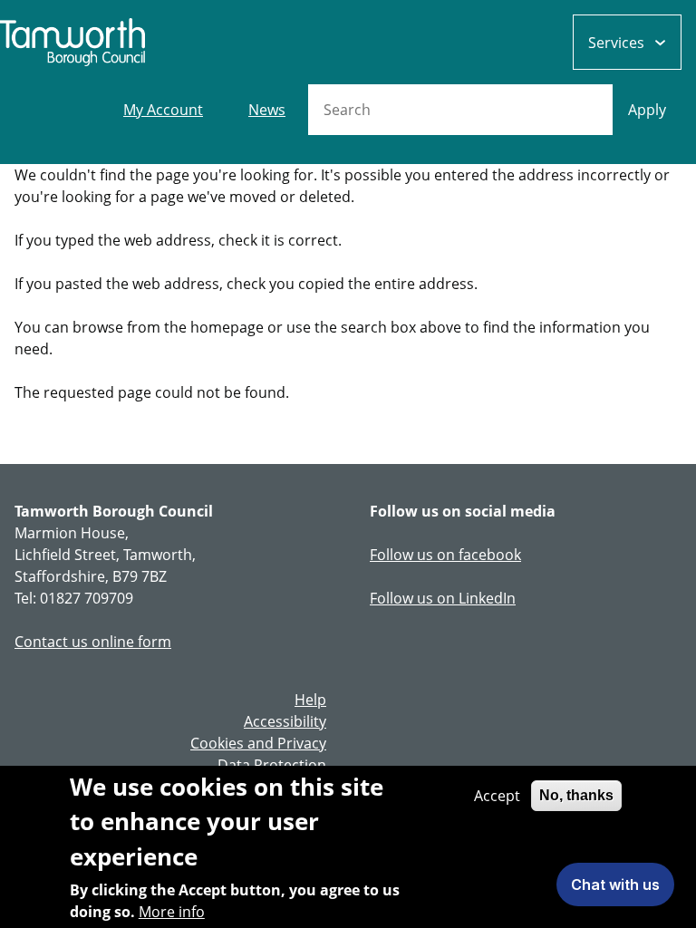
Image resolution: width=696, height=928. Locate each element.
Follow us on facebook (445, 555)
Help (310, 700)
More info (172, 912)
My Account (163, 110)
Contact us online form (92, 642)
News (266, 110)
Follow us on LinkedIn (443, 598)
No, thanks (576, 795)
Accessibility (285, 721)
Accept (497, 796)
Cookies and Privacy (258, 743)
